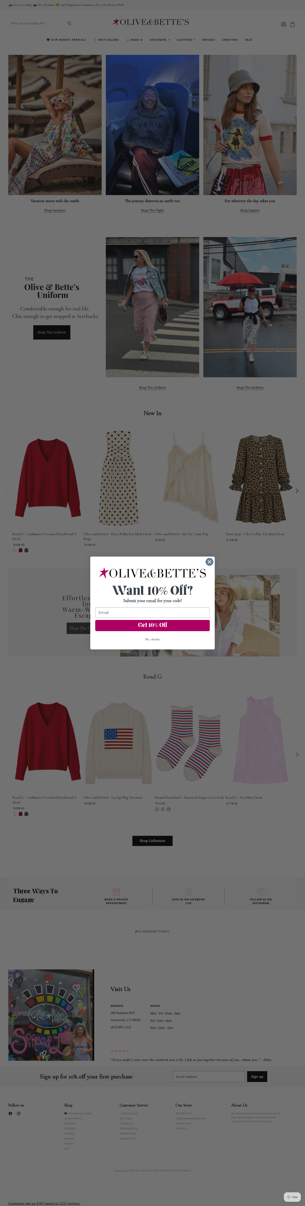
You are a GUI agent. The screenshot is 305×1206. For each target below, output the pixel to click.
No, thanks (152, 639)
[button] (152, 573)
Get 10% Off (152, 625)
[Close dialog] (209, 562)
